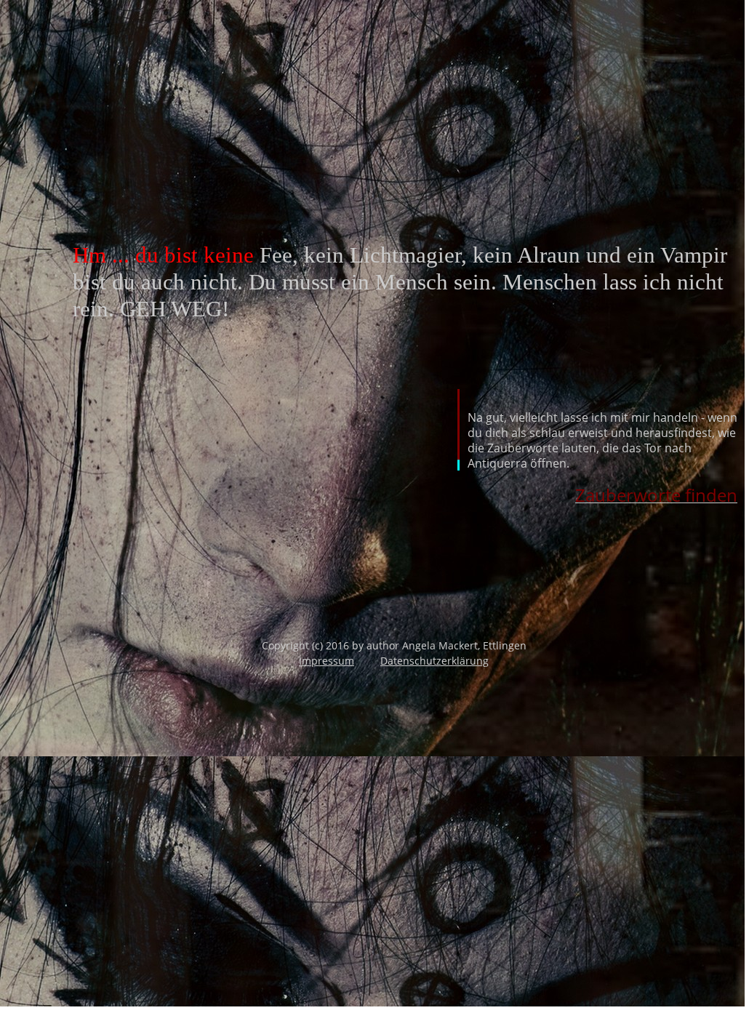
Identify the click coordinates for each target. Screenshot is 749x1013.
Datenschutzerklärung (434, 661)
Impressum (326, 661)
